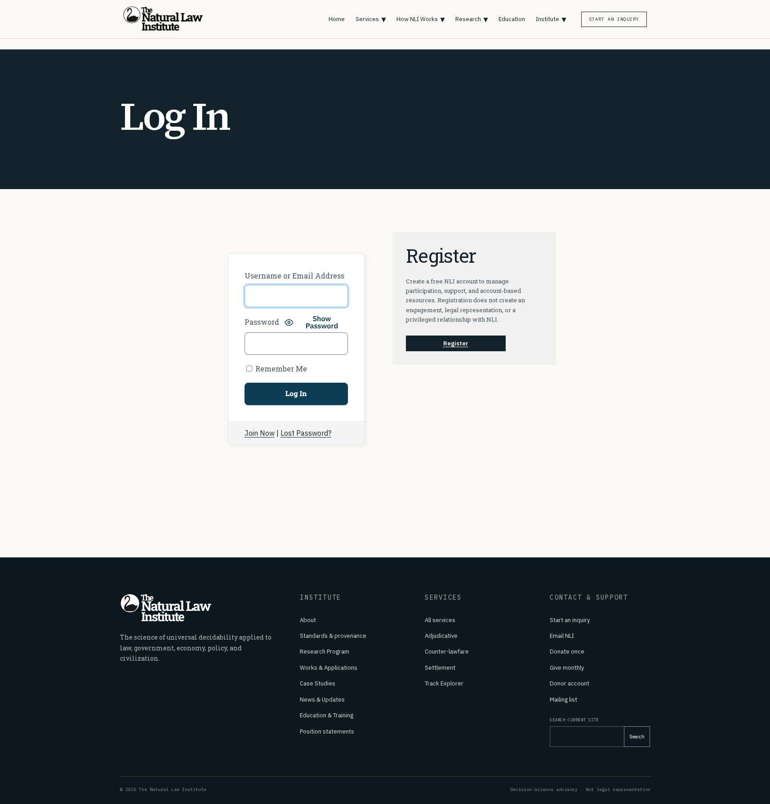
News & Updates (322, 699)
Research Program (324, 651)
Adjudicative (441, 636)
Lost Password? (305, 433)
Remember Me (280, 368)
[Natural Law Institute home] (169, 19)
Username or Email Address (294, 275)
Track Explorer (444, 683)
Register (455, 343)
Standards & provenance (333, 636)
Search (637, 736)
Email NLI (562, 636)
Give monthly (567, 667)
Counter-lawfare (447, 651)
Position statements (327, 731)
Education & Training (326, 715)
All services (440, 620)
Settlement (440, 667)
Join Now (260, 433)
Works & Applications (328, 667)
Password (262, 322)
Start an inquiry (570, 620)
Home (337, 19)
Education (511, 19)
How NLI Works (420, 19)
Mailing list (563, 699)
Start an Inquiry (614, 19)
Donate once (567, 651)
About (308, 620)
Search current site (574, 719)
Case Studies (317, 683)
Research (471, 19)
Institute (551, 19)
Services (371, 19)
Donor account (569, 683)
